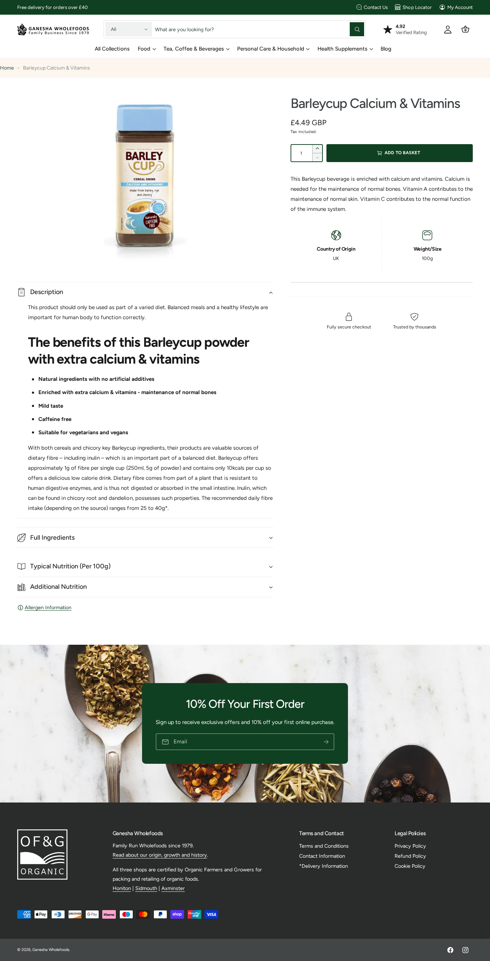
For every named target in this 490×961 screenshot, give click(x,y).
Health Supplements (342, 49)
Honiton (122, 888)
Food (144, 49)
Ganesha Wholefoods (50, 949)
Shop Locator (417, 7)
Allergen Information (48, 607)
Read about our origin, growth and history (160, 855)
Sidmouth (146, 888)
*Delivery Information (323, 866)
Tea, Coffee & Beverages (194, 49)
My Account (460, 7)
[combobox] (260, 29)
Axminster (173, 888)
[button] (465, 29)
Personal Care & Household (270, 49)
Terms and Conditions (324, 846)
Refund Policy (410, 856)
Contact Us (376, 7)
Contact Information (322, 856)
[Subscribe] (326, 741)
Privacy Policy (410, 846)
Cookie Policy (410, 866)
